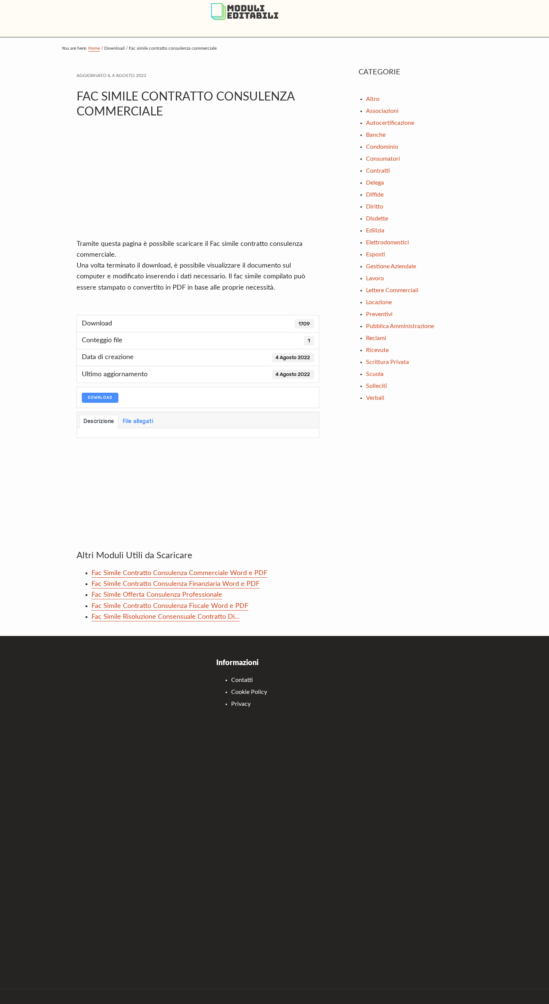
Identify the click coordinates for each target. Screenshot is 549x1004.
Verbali (375, 398)
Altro (372, 99)
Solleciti (376, 386)
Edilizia (375, 231)
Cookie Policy (249, 692)
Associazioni (382, 111)
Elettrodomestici (387, 242)
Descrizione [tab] (98, 421)
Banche (375, 135)
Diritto (374, 207)
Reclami (376, 338)
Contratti (378, 171)
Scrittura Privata (387, 362)
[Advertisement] (198, 182)
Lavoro (375, 278)
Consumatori (383, 159)
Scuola (375, 374)
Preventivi (379, 314)
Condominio (382, 147)
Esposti (375, 254)
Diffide (375, 195)
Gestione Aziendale (391, 266)
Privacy (241, 704)
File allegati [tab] (137, 421)
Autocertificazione (390, 123)
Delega (375, 183)
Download (100, 397)
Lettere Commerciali (392, 290)
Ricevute (377, 350)
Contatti (242, 680)
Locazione (379, 302)
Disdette (377, 219)
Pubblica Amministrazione (400, 326)
